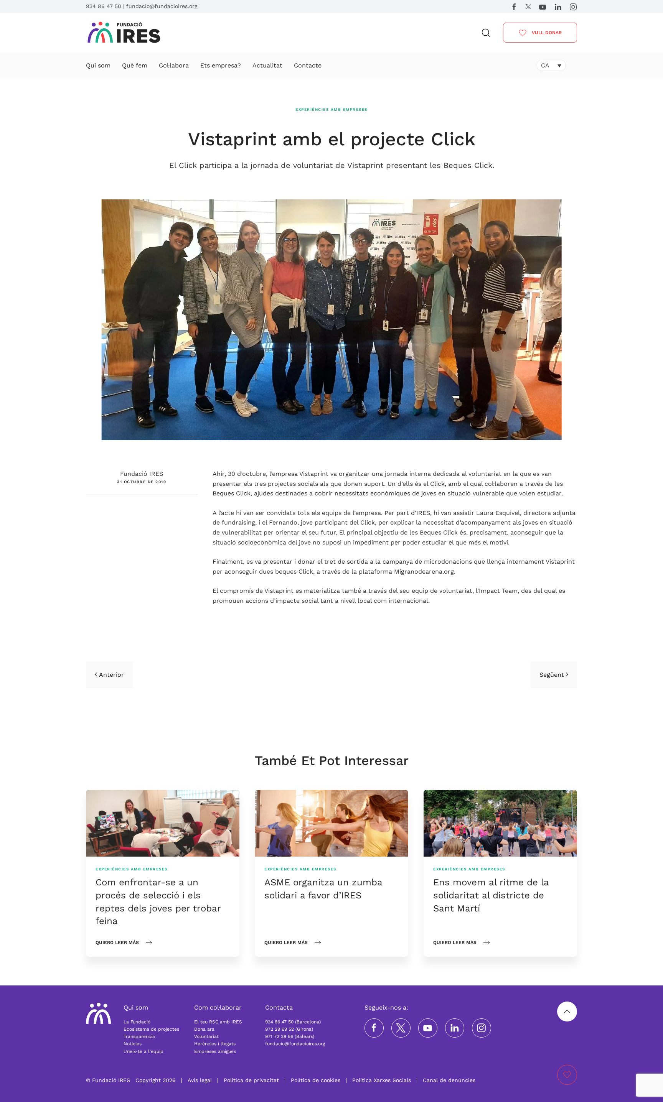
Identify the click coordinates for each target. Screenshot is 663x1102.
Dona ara (204, 1029)
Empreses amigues (215, 1051)
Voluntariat (206, 1036)
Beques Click (232, 493)
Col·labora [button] (174, 65)
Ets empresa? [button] (220, 65)
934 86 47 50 (103, 6)
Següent (551, 674)
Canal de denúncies (449, 1080)
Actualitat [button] (267, 65)
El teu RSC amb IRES (218, 1022)
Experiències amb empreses (331, 109)
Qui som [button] (98, 65)
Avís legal (200, 1080)
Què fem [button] (134, 65)
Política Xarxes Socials (381, 1080)
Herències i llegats (215, 1043)
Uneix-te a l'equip (143, 1051)
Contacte (308, 65)
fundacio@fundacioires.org (161, 6)
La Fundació (137, 1022)
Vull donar (546, 32)
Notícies (133, 1043)
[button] (486, 33)
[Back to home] (124, 33)
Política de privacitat (251, 1080)
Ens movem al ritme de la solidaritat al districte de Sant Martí (491, 895)
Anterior (111, 674)
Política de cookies (315, 1080)
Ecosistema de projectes (151, 1029)
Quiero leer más (117, 942)
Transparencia (139, 1036)
